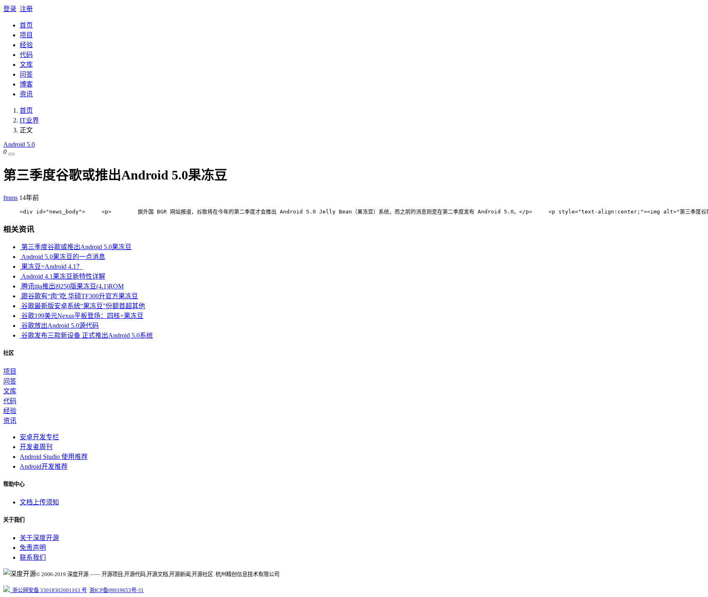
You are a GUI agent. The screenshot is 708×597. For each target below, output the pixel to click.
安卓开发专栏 (39, 437)
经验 (26, 44)
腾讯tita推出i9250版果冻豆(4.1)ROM (72, 286)
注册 (26, 8)
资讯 (26, 94)
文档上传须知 (39, 502)
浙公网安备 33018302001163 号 (48, 590)
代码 (26, 54)
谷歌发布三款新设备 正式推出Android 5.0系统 (86, 335)
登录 (9, 8)
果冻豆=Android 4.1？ (51, 266)
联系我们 (33, 557)
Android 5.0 (19, 144)
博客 (26, 84)
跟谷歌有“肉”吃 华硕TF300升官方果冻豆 (79, 296)
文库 (26, 64)
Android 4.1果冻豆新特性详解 (62, 276)
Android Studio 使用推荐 (54, 456)
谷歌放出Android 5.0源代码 (59, 325)
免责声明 (33, 547)
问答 (26, 74)
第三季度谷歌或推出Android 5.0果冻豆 (76, 246)
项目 (26, 35)
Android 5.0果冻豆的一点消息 (62, 256)
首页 (26, 25)
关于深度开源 (39, 537)
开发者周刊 (36, 446)
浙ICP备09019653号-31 (116, 590)
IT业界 (29, 120)
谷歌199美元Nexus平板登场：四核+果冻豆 (81, 315)
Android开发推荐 (44, 466)
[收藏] (11, 154)
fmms (10, 197)
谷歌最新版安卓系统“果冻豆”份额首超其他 (82, 305)
